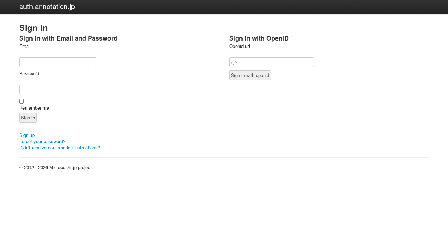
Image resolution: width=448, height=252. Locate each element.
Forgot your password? (42, 141)
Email (25, 46)
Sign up (27, 135)
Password (29, 73)
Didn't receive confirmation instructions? (59, 147)
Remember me (34, 108)
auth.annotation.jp (47, 6)
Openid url (239, 46)
